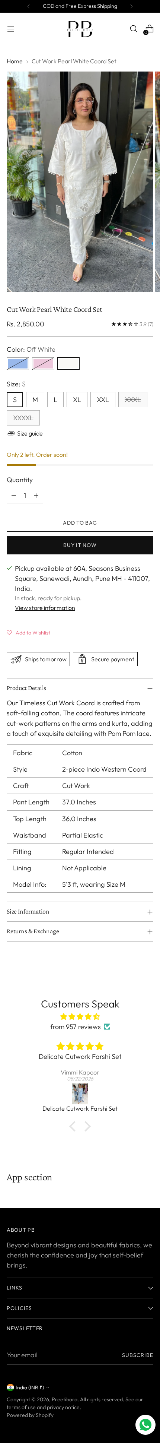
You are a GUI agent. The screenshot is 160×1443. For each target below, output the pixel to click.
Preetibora (64, 1399)
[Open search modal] (133, 29)
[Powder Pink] (43, 363)
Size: (16, 384)
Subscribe (138, 1355)
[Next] (131, 6)
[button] (28, 632)
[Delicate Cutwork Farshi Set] (80, 1093)
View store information (45, 607)
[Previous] (28, 6)
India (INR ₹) (30, 1387)
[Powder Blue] (18, 363)
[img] (80, 1017)
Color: (31, 349)
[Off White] (68, 363)
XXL (103, 399)
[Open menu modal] (10, 29)
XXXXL (23, 418)
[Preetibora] (80, 29)
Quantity (20, 479)
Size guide (30, 433)
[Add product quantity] (36, 495)
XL (77, 399)
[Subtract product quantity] (13, 495)
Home (15, 61)
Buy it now (79, 545)
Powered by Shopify (30, 1415)
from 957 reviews (75, 1026)
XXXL (133, 399)
